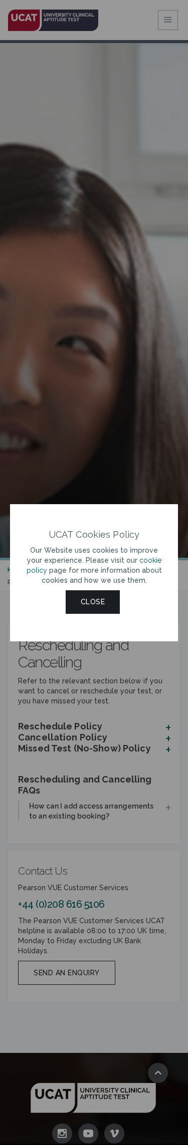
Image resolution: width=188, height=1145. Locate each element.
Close (93, 602)
